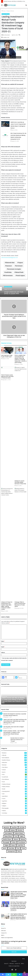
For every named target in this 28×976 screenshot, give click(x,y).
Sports (3, 772)
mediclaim (8, 272)
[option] (14, 288)
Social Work (5, 776)
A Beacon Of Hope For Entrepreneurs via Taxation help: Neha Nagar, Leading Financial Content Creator (6, 605)
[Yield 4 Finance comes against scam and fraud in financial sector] (7, 370)
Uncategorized (5, 791)
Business (4, 752)
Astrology (4, 813)
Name (3, 641)
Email (2, 646)
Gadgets (4, 805)
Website (3, 652)
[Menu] (2, 5)
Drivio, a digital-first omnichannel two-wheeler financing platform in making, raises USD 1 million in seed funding (21, 359)
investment (19, 266)
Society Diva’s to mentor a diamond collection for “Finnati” (17, 739)
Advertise (3, 930)
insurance (9, 266)
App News (4, 801)
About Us (3, 928)
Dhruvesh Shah (10, 262)
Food (3, 781)
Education (4, 762)
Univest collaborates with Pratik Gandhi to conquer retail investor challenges (13, 292)
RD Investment (8, 275)
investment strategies (14, 269)
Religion (4, 803)
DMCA (2, 935)
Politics (4, 810)
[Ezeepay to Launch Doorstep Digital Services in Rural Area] (21, 423)
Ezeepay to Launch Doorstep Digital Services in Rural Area (20, 482)
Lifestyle (4, 755)
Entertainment (5, 757)
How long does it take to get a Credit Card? (6, 356)
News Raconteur (6, 34)
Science (4, 769)
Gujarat (20, 262)
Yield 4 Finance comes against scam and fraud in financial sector (7, 376)
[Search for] (26, 5)
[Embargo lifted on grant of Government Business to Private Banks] (21, 544)
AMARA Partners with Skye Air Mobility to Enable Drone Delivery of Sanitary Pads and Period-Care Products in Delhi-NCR (14, 700)
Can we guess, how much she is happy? (13, 726)
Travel (3, 798)
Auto (3, 793)
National (4, 764)
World (3, 789)
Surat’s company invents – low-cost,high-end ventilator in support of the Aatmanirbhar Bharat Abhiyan (14, 732)
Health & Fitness (6, 760)
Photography (5, 808)
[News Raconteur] (10, 5)
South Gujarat (21, 275)
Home (4, 11)
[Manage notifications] (24, 972)
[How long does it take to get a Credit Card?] (7, 350)
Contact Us (4, 933)
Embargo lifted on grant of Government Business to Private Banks (20, 604)
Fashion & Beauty (6, 784)
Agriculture (5, 796)
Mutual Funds (19, 272)
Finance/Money (10, 11)
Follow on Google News (7, 937)
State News (5, 767)
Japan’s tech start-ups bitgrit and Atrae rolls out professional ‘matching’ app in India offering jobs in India (15, 721)
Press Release (5, 779)
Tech (3, 774)
